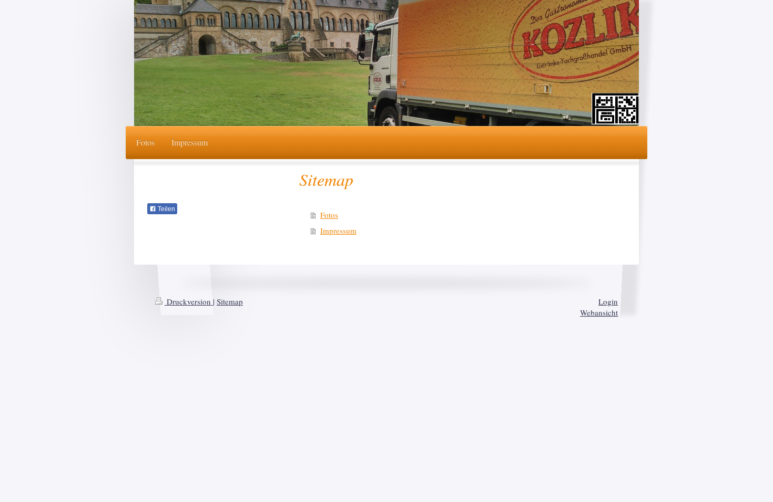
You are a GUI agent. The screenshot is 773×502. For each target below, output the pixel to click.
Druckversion (189, 301)
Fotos (329, 215)
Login (608, 301)
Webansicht (599, 312)
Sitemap (230, 301)
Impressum (338, 230)
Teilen (165, 209)
